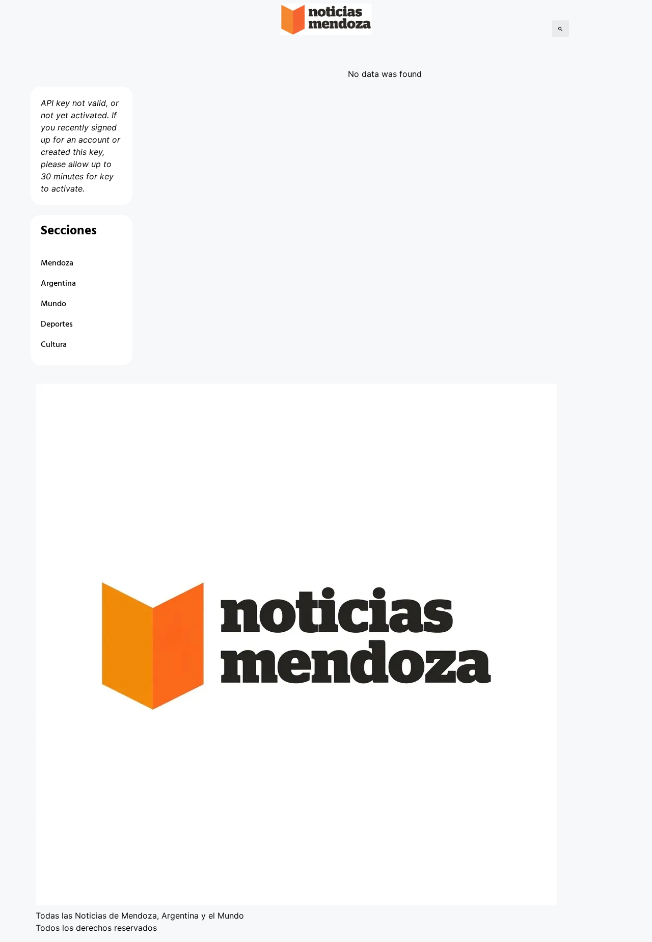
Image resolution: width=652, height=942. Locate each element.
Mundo (53, 304)
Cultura (54, 345)
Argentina (58, 283)
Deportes (57, 324)
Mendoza (57, 263)
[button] (560, 28)
